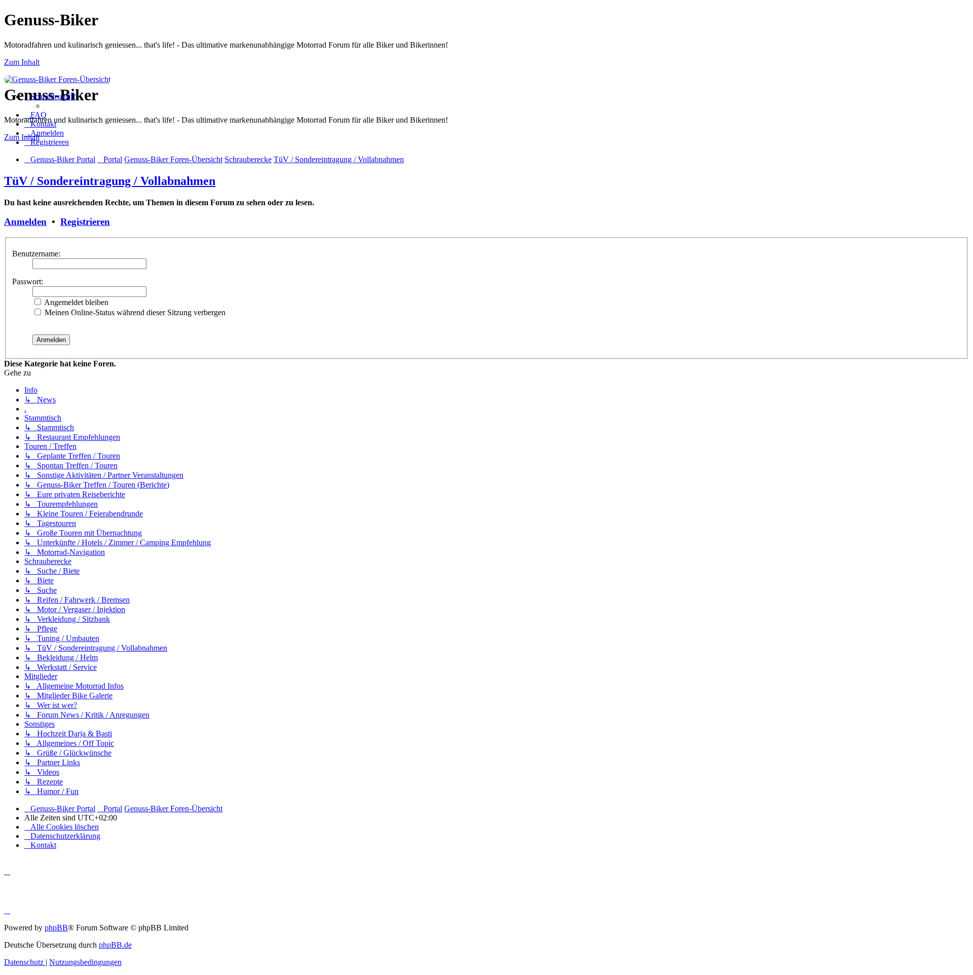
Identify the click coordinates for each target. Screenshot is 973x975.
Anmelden (25, 221)
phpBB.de (115, 945)
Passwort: (27, 281)
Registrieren (85, 221)
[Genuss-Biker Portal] (57, 79)
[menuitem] (35, 114)
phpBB (56, 927)
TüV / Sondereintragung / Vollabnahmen (109, 181)
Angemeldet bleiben (75, 302)
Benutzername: (36, 253)
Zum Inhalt (22, 62)
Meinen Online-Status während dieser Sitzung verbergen (134, 312)
